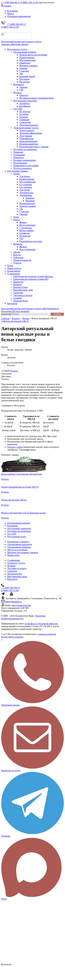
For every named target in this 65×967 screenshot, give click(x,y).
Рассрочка (24, 81)
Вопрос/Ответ (20, 287)
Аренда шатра (26, 130)
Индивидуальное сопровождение (36, 98)
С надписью (25, 227)
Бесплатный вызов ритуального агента (21, 41)
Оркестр (23, 95)
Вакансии (18, 282)
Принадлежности (22, 260)
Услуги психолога (22, 168)
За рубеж (24, 114)
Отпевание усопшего (18, 541)
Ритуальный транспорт (25, 100)
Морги (10, 13)
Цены (10, 265)
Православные (26, 57)
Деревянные (25, 195)
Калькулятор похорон (12, 637)
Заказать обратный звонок (14, 44)
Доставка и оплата (22, 295)
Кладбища (12, 11)
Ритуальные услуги (17, 49)
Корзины (18, 244)
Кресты (17, 255)
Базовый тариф (27, 76)
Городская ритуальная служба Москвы (33, 276)
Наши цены (13, 555)
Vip (21, 73)
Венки (16, 219)
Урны (16, 217)
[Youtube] (12, 595)
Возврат (17, 284)
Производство (20, 300)
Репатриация (20, 163)
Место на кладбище (17, 549)
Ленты (16, 252)
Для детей (24, 190)
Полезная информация (19, 16)
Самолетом (25, 122)
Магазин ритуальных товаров (22, 552)
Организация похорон (24, 52)
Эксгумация (25, 136)
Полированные (27, 203)
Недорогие (25, 236)
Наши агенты (14, 268)
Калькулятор (13, 271)
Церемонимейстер (28, 144)
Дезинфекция (26, 138)
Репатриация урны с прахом (33, 146)
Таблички (18, 257)
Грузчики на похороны (25, 149)
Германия (24, 119)
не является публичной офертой (41, 623)
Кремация (18, 84)
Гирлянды (24, 233)
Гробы (16, 173)
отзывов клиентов (46, 634)
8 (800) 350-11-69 (29, 2)
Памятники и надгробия (25, 165)
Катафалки (25, 106)
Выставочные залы (23, 290)
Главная (5, 318)
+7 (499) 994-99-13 (10, 2)
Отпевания (19, 154)
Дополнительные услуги (26, 127)
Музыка (17, 92)
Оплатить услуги (16, 563)
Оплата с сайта (15, 447)
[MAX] (7, 31)
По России (24, 111)
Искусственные (27, 225)
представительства (21, 605)
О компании (13, 273)
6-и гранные (25, 187)
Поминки (18, 152)
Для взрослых (26, 192)
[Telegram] (3, 31)
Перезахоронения (28, 141)
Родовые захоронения (24, 160)
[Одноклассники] (15, 595)
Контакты (12, 303)
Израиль (23, 117)
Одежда (17, 263)
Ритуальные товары (17, 171)
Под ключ (24, 79)
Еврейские (24, 63)
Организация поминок (19, 547)
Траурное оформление (30, 133)
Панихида (18, 157)
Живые (23, 222)
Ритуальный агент (16, 536)
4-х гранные (25, 184)
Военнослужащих (28, 65)
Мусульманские (27, 60)
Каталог (16, 318)
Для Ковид (24, 176)
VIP (21, 90)
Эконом (23, 68)
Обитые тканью (27, 206)
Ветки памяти (26, 230)
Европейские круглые (30, 241)
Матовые (30, 200)
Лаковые (29, 198)
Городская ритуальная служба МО (31, 279)
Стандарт (24, 71)
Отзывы (17, 298)
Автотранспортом (28, 125)
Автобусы (24, 103)
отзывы (7, 6)
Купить (14, 371)
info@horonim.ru (13, 601)
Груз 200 (17, 109)
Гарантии (18, 292)
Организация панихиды (19, 544)
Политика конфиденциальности (23, 617)
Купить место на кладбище (33, 54)
